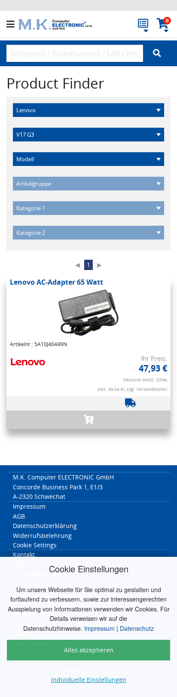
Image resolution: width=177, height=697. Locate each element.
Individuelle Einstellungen (88, 680)
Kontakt (24, 554)
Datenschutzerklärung (45, 526)
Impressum (99, 628)
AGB (19, 516)
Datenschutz (137, 628)
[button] (12, 24)
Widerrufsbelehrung (42, 535)
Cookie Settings (35, 545)
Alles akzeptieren (88, 650)
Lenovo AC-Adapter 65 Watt (56, 282)
